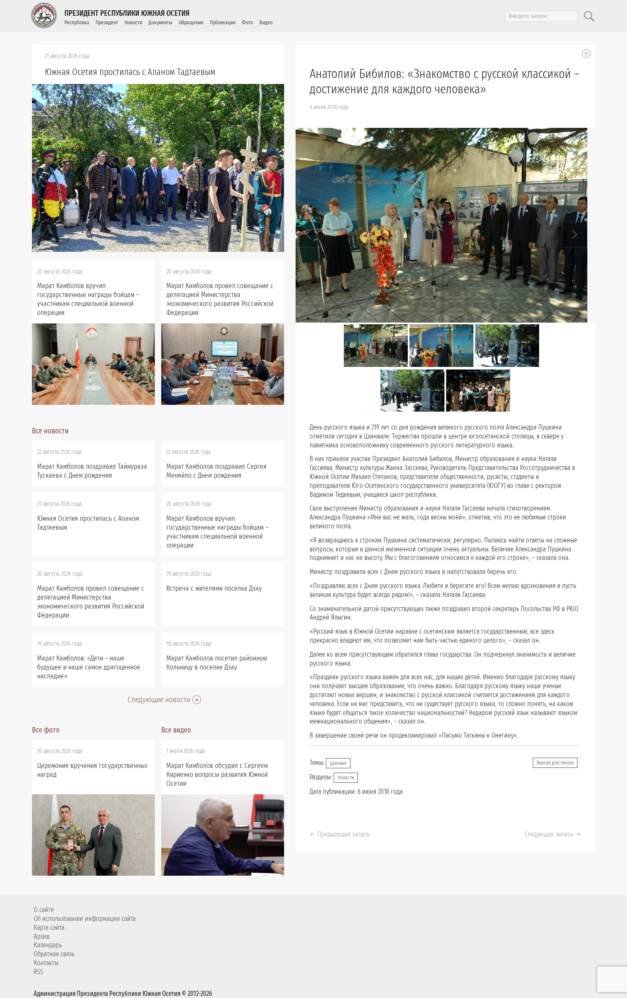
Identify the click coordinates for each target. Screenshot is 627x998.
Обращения (191, 22)
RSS (38, 972)
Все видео (176, 730)
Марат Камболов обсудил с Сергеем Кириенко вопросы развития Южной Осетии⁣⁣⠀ (217, 774)
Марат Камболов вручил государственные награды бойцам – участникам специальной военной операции (88, 299)
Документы (160, 22)
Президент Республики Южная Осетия (126, 13)
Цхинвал (338, 763)
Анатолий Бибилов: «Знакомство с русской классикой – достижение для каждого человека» (445, 81)
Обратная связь (54, 954)
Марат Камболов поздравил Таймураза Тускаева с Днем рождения (92, 471)
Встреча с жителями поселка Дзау (214, 588)
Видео (266, 22)
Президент (107, 22)
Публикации (222, 22)
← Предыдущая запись (340, 834)
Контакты (46, 963)
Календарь (48, 945)
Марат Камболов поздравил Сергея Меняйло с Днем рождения (216, 471)
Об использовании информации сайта (85, 918)
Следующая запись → (553, 834)
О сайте (44, 910)
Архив (41, 936)
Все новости (50, 431)
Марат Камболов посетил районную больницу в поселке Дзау (216, 663)
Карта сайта (49, 927)
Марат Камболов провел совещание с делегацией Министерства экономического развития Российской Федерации (219, 299)
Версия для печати (555, 763)
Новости (133, 22)
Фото (247, 22)
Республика (76, 22)
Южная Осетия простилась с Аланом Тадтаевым (130, 72)
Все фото (46, 730)
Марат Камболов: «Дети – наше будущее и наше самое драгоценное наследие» (88, 667)
